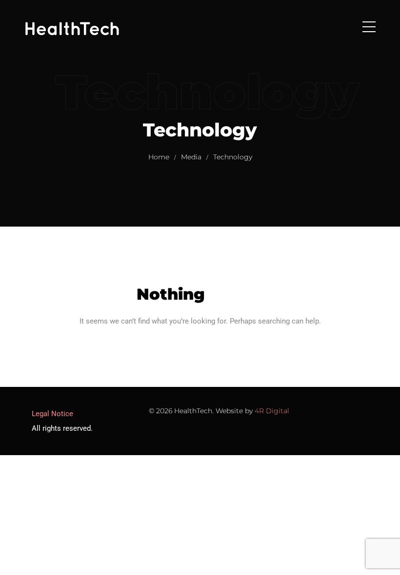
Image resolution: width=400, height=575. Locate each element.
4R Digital (272, 410)
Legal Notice (52, 413)
